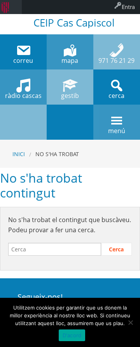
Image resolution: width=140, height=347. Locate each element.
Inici (18, 154)
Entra (128, 7)
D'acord (72, 335)
